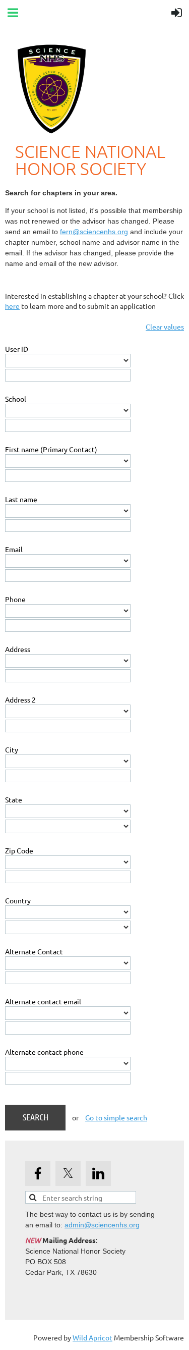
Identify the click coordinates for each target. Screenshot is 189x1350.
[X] (68, 1173)
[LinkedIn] (98, 1173)
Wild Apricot (92, 1337)
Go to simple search (116, 1117)
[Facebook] (37, 1173)
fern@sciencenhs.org (94, 232)
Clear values (165, 326)
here (12, 306)
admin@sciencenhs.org (102, 1225)
